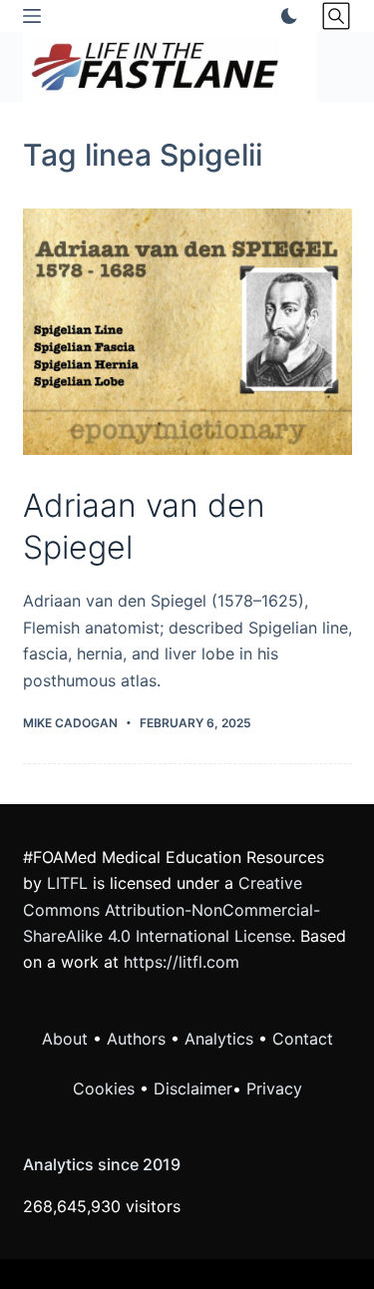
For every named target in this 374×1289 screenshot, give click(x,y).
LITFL (67, 883)
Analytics (219, 1039)
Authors (136, 1039)
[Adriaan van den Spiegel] (187, 332)
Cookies (106, 1088)
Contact (302, 1039)
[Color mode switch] (285, 16)
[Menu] (32, 16)
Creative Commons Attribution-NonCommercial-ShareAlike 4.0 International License (171, 909)
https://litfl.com (181, 962)
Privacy (274, 1088)
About (65, 1039)
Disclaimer (193, 1088)
